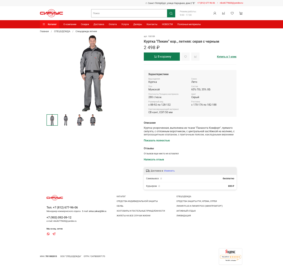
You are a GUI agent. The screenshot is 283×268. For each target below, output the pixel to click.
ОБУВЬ (120, 206)
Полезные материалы (189, 24)
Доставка (99, 24)
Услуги (125, 24)
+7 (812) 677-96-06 (206, 3)
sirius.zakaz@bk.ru (97, 211)
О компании (69, 24)
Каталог (52, 24)
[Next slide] (134, 73)
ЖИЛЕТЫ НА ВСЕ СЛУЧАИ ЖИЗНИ (133, 215)
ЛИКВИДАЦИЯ (183, 215)
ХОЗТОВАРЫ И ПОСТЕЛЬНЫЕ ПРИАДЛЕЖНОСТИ (141, 211)
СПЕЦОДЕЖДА (62, 31)
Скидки (85, 24)
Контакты (152, 24)
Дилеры (137, 24)
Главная (44, 31)
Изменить (169, 170)
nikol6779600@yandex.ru (231, 3)
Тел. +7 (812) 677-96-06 (62, 207)
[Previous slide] (51, 73)
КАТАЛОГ (121, 196)
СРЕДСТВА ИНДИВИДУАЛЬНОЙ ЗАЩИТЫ (137, 201)
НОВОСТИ (167, 24)
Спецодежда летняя (86, 31)
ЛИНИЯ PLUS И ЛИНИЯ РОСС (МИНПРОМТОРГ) (199, 206)
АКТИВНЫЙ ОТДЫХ (186, 211)
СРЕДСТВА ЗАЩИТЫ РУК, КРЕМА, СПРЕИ (196, 201)
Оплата (113, 24)
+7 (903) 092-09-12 (59, 217)
